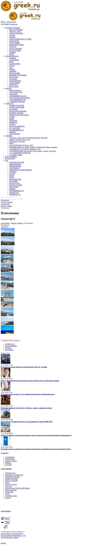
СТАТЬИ (8, 465)
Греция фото (5, 223)
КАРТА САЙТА (11, 461)
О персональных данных (10, 537)
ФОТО (7, 494)
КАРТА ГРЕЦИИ (11, 481)
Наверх (3, 543)
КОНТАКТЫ (10, 459)
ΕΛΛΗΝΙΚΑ (5, 24)
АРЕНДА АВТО (11, 484)
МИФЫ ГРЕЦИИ (11, 479)
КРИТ (7, 482)
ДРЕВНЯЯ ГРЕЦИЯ (12, 477)
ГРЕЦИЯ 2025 (10, 473)
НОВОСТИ (5, 353)
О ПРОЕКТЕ (9, 457)
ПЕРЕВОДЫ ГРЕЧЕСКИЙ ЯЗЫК (17, 488)
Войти (3, 22)
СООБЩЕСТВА (11, 496)
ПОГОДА (8, 486)
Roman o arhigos (17, 223)
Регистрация (11, 22)
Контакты (13, 24)
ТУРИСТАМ (9, 344)
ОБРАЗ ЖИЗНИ (11, 490)
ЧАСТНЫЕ (9, 350)
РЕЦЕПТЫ (9, 492)
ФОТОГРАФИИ (11, 346)
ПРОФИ (8, 348)
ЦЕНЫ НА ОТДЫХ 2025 (14, 475)
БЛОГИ (8, 498)
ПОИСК (8, 463)
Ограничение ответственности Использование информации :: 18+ (13, 534)
